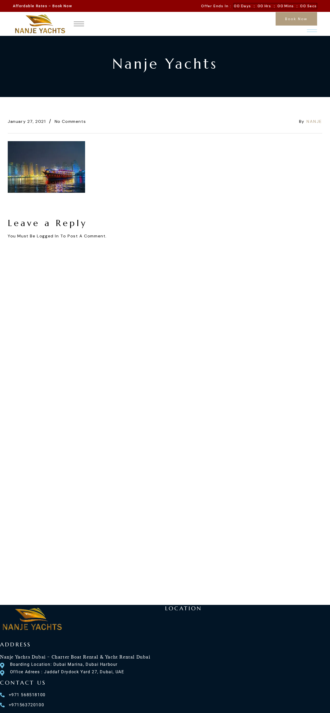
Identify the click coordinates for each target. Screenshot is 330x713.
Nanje (314, 121)
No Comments (70, 121)
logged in (48, 236)
